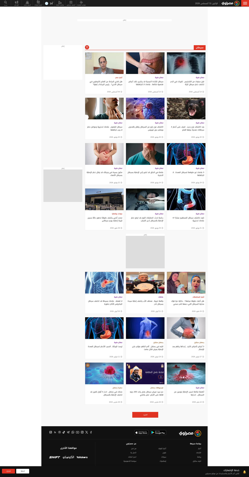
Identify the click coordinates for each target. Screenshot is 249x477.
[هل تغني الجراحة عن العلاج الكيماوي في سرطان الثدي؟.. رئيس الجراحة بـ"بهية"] (104, 63)
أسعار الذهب (27, 5)
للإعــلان (16, 5)
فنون (164, 452)
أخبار (199, 448)
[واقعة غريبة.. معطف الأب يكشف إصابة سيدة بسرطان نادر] (145, 282)
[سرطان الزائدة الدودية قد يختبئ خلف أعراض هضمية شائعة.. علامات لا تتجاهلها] (145, 63)
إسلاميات (163, 461)
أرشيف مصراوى (71, 5)
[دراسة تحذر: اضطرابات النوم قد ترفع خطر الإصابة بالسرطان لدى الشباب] (145, 199)
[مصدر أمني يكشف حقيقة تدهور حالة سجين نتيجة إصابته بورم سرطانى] (104, 199)
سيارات (163, 457)
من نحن (133, 448)
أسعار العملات (38, 5)
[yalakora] (82, 457)
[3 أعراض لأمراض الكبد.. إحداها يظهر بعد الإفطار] (186, 328)
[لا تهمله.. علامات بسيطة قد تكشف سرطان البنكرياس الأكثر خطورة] (104, 282)
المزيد (145, 414)
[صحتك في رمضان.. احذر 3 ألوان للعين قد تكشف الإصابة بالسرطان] (104, 373)
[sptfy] (59, 432)
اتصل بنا (133, 452)
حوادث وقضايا (117, 213)
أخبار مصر (118, 77)
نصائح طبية (200, 77)
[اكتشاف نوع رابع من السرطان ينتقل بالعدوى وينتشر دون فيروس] (145, 108)
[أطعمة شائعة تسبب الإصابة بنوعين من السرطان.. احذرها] (186, 373)
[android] (158, 432)
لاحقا (23, 471)
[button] (245, 3)
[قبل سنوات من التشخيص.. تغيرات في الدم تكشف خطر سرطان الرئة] (186, 63)
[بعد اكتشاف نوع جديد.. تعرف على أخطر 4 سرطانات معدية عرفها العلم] (186, 108)
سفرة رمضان (117, 387)
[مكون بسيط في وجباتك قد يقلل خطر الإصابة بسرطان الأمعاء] (104, 154)
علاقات (160, 297)
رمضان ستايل (199, 342)
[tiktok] (64, 432)
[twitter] (86, 432)
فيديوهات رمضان (156, 387)
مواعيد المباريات (81, 5)
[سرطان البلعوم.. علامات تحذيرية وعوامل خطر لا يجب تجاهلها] (104, 108)
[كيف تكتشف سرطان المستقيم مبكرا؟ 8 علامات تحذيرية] (186, 199)
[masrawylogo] (187, 433)
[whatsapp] (73, 432)
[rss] (55, 432)
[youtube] (77, 432)
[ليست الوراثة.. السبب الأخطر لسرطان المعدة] (104, 328)
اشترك (8, 471)
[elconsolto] (68, 457)
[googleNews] (50, 432)
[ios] (141, 432)
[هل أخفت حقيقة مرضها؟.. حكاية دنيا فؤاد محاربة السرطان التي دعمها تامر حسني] (186, 282)
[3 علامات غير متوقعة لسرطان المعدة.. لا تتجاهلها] (186, 154)
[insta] (82, 432)
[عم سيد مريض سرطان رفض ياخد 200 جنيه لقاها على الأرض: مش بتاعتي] (145, 373)
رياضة (199, 457)
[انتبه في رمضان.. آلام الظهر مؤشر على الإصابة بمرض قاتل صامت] (145, 328)
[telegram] (68, 432)
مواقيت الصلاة (60, 5)
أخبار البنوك (162, 448)
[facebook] (91, 432)
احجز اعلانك (132, 457)
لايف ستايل (197, 461)
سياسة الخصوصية (129, 461)
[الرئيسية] (230, 3)
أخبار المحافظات (198, 297)
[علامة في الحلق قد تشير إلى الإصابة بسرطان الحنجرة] (145, 154)
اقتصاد (198, 452)
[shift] (54, 457)
